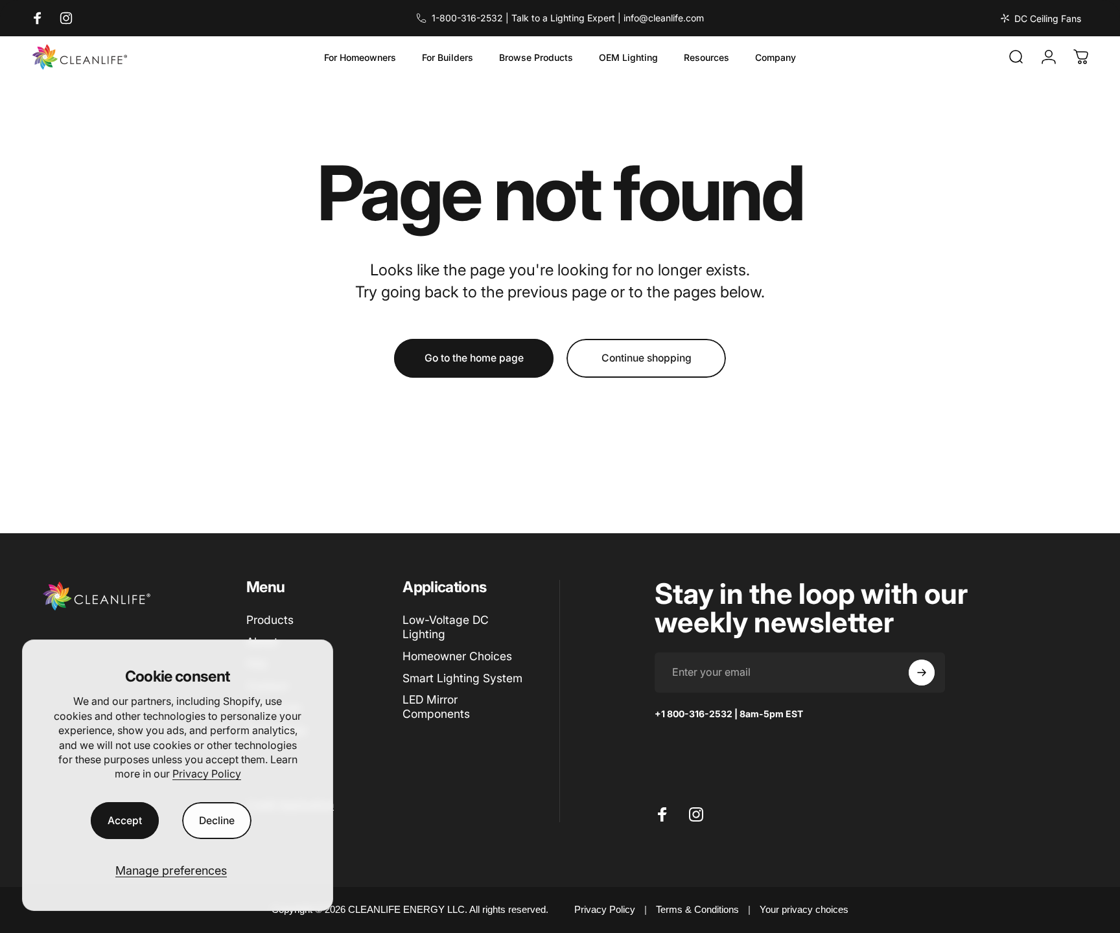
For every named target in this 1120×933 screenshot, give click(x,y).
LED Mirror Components (436, 706)
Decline (217, 820)
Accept (125, 820)
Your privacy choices (804, 909)
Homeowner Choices (457, 656)
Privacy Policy (206, 773)
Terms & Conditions (697, 909)
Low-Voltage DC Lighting (445, 627)
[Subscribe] (922, 672)
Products (270, 620)
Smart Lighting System (462, 678)
